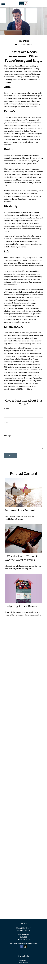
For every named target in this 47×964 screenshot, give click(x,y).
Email (6, 422)
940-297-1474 (26, 928)
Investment (23, 963)
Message (7, 436)
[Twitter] (25, 946)
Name (6, 408)
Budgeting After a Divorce (21, 606)
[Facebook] (21, 946)
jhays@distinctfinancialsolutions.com (23, 943)
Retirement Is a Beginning (21, 510)
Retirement (23, 960)
